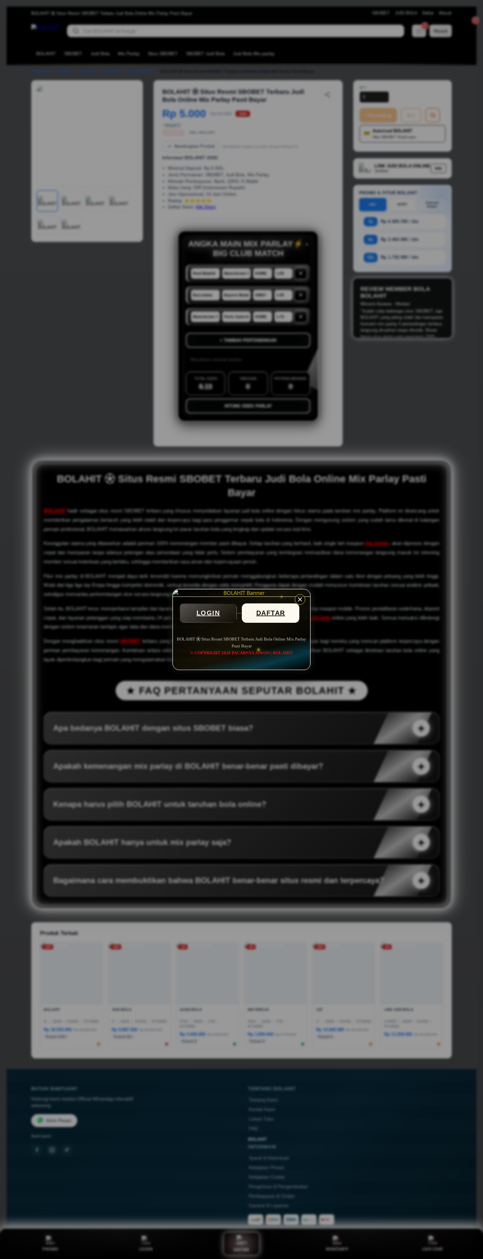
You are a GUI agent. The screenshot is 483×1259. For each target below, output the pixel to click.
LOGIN (208, 613)
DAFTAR (270, 613)
